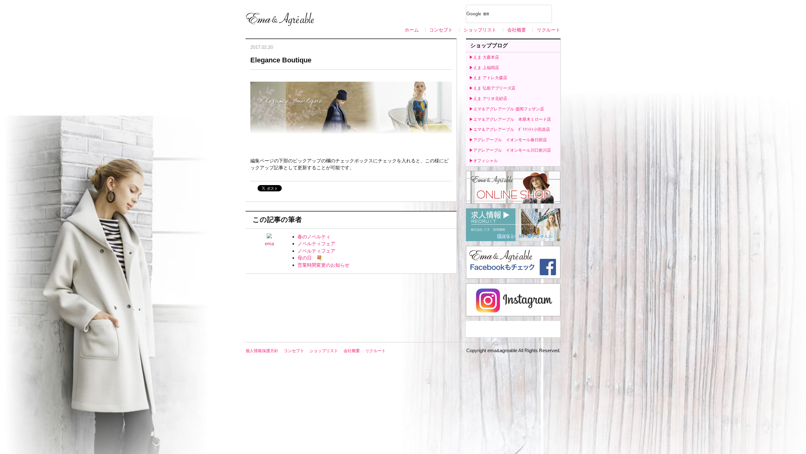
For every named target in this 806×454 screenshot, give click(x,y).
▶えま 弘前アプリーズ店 (492, 88)
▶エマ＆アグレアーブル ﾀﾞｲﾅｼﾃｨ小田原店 (509, 129)
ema (269, 243)
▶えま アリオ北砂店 (488, 98)
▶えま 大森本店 (484, 57)
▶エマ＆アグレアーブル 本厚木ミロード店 (510, 119)
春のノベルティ (314, 236)
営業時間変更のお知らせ (323, 265)
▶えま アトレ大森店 (488, 77)
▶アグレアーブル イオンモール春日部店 (508, 139)
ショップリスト (480, 29)
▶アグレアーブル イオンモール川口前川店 (510, 150)
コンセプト (441, 29)
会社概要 (516, 29)
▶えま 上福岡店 (484, 67)
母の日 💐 (310, 257)
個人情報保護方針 (262, 350)
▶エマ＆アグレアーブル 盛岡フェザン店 (506, 109)
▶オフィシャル (483, 160)
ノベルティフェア (316, 243)
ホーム (412, 29)
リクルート (548, 29)
